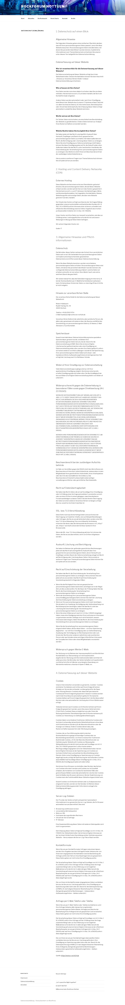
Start (22, 18)
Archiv (73, 18)
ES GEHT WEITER (61, 986)
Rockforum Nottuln (43, 6)
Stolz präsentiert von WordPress (46, 1000)
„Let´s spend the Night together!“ (66, 982)
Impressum (24, 978)
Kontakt (65, 18)
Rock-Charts (55, 18)
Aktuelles (31, 18)
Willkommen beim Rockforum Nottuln (67, 989)
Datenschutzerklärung (27, 981)
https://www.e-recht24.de (70, 956)
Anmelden (24, 985)
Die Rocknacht (42, 18)
